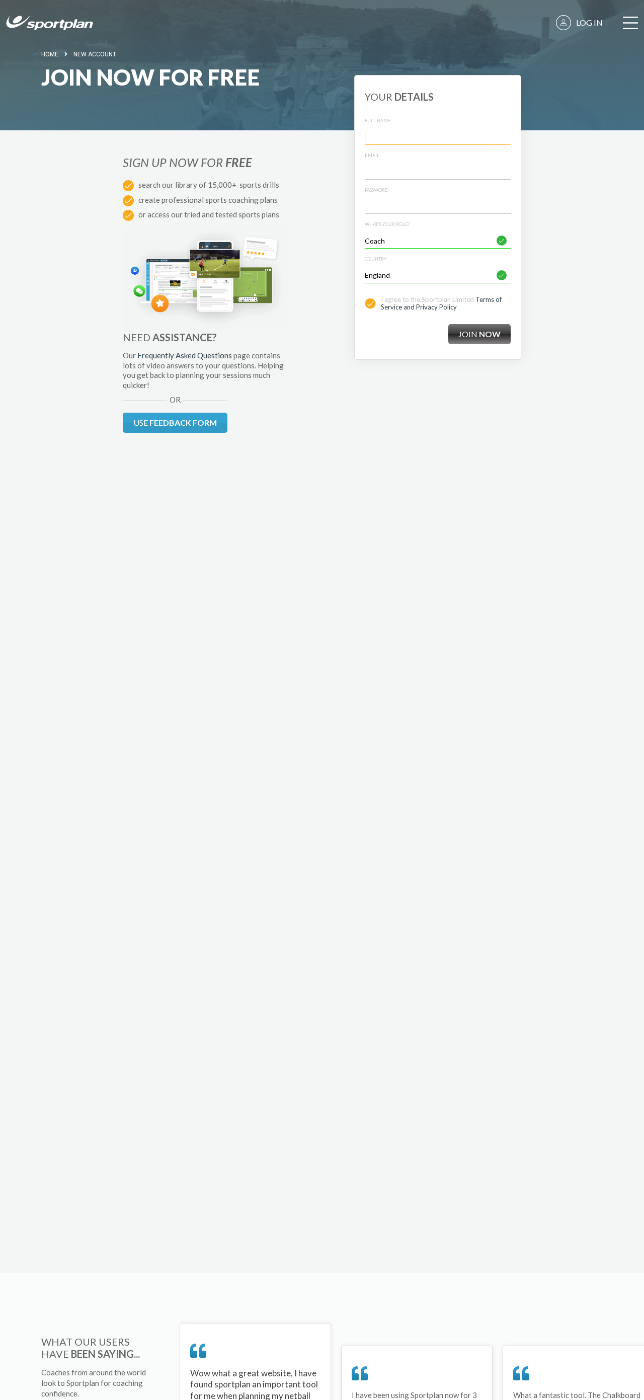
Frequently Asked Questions (184, 355)
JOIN (479, 334)
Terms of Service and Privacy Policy (441, 303)
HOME (49, 54)
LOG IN (589, 22)
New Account (94, 54)
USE (175, 422)
